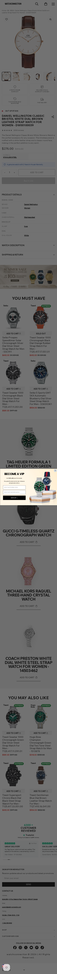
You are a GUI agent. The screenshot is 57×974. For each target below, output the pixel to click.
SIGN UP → (14, 498)
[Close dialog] (55, 470)
